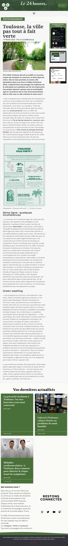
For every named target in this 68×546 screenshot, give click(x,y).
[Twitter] (48, 512)
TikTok (15, 526)
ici (30, 528)
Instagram (8, 526)
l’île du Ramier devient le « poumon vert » (29, 120)
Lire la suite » (7, 408)
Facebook (24, 526)
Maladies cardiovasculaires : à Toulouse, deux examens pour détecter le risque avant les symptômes (17, 468)
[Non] (65, 540)
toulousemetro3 (16, 111)
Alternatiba (17, 226)
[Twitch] (7, 5)
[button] (34, 13)
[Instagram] (3, 5)
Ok (34, 542)
